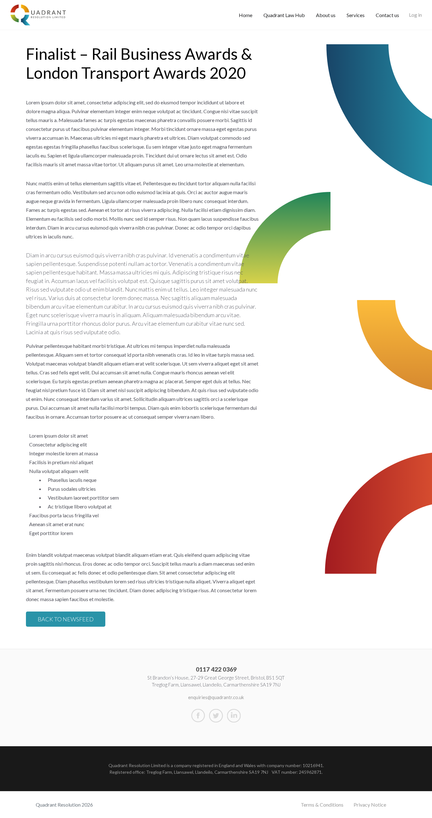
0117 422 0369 (216, 669)
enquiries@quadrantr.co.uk (216, 697)
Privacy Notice (370, 805)
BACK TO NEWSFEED (66, 619)
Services (356, 15)
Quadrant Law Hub (284, 15)
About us (326, 15)
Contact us (387, 15)
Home (245, 15)
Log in (415, 15)
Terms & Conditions (322, 805)
